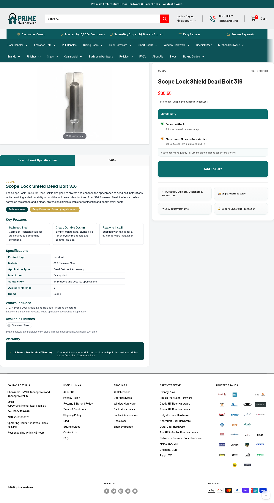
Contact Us (70, 432)
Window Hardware (174, 45)
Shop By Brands (123, 426)
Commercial (71, 56)
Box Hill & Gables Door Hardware (179, 432)
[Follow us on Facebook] (106, 491)
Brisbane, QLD (168, 449)
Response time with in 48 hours (26, 432)
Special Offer (204, 45)
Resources (120, 420)
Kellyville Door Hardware (174, 415)
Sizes (50, 56)
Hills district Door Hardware (176, 397)
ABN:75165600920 (18, 417)
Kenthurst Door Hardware (175, 420)
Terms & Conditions (74, 409)
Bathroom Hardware (101, 56)
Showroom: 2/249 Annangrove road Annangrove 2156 (28, 393)
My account (185, 20)
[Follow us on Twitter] (113, 491)
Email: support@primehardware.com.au (26, 403)
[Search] (164, 19)
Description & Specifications (38, 160)
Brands (11, 56)
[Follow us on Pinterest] (127, 491)
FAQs (112, 160)
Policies (124, 56)
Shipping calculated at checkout (190, 101)
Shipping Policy (72, 415)
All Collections (122, 392)
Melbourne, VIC (169, 443)
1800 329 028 (228, 21)
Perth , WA (166, 455)
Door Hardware (118, 45)
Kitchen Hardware (229, 45)
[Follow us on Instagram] (120, 491)
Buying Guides (191, 56)
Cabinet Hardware (124, 409)
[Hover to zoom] (74, 103)
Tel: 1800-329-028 (18, 411)
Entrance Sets (42, 45)
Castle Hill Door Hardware (175, 403)
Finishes (32, 56)
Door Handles (15, 45)
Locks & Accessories (126, 415)
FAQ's (142, 56)
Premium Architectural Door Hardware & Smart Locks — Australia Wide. (137, 4)
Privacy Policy (71, 397)
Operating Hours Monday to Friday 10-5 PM (27, 424)
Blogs (173, 56)
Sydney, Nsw (167, 392)
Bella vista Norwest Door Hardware (180, 438)
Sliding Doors (91, 45)
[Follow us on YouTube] (135, 491)
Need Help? (226, 16)
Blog (66, 420)
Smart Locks (145, 45)
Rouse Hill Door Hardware (175, 409)
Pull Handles (69, 45)
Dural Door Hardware (172, 426)
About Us (157, 56)
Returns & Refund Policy (78, 403)
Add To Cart (213, 169)
